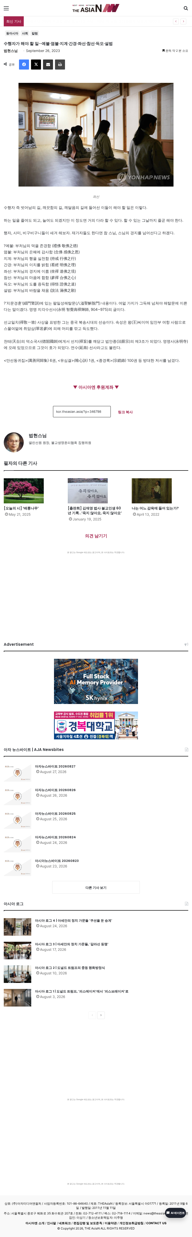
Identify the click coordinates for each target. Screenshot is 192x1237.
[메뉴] (6, 10)
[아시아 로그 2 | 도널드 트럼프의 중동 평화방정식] (17, 974)
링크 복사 (125, 412)
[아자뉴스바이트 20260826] (17, 796)
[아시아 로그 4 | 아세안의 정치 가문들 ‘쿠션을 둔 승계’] (17, 927)
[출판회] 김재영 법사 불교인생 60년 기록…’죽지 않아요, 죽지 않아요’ (95, 510)
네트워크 (65, 1223)
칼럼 (35, 33)
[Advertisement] (96, 591)
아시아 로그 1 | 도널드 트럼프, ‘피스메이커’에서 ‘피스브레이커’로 (81, 991)
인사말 (51, 1223)
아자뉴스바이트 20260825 (55, 813)
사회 (25, 33)
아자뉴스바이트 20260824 (55, 837)
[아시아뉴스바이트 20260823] (17, 867)
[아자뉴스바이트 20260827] (17, 773)
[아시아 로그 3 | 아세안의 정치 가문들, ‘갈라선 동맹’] (17, 950)
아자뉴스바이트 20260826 (55, 790)
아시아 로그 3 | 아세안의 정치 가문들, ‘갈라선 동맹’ (71, 944)
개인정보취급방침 (132, 1223)
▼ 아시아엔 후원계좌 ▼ (96, 387)
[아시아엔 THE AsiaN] (96, 8)
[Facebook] (24, 65)
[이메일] (48, 65)
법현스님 (11, 50)
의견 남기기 (96, 535)
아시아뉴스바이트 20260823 (57, 860)
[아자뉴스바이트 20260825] (17, 820)
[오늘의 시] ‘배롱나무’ (21, 508)
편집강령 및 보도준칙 (88, 1223)
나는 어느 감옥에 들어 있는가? (155, 508)
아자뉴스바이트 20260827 (55, 766)
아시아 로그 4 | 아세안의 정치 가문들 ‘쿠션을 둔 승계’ (73, 920)
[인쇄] (60, 65)
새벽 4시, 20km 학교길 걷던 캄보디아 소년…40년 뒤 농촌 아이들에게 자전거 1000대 (93, 21)
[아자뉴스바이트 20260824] (17, 843)
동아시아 (12, 33)
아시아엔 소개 (35, 1223)
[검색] (185, 10)
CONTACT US (156, 1223)
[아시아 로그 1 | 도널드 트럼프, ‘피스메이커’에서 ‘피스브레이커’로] (17, 998)
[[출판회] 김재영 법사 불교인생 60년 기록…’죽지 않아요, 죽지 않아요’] (96, 490)
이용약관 (111, 1223)
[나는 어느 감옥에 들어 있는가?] (160, 490)
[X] (36, 65)
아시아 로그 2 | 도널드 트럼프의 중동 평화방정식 (70, 967)
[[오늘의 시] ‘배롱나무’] (32, 490)
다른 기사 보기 (96, 888)
